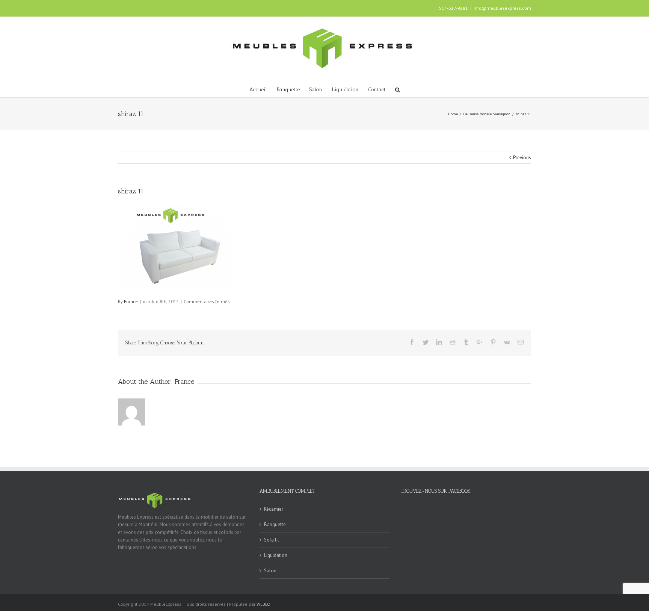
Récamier (273, 509)
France (131, 301)
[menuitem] (262, 89)
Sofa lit (271, 540)
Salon (270, 570)
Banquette (275, 524)
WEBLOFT (266, 604)
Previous (522, 157)
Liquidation (275, 555)
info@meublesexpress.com (502, 8)
